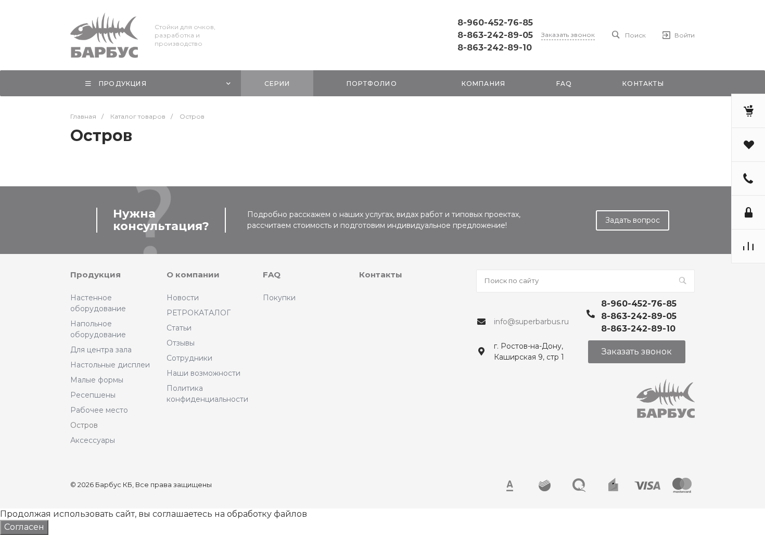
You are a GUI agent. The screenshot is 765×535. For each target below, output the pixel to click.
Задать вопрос (632, 220)
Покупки (279, 297)
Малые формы (96, 380)
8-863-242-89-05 (495, 35)
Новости (183, 297)
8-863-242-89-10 (494, 48)
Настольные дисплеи (110, 365)
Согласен (24, 527)
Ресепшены (93, 395)
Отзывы (181, 343)
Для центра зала (101, 349)
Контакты (380, 274)
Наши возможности (203, 373)
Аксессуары (92, 440)
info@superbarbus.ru (531, 321)
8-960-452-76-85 (495, 23)
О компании (193, 274)
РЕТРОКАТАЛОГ (199, 312)
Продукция (95, 274)
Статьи (179, 328)
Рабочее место (99, 410)
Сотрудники (189, 358)
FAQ (271, 274)
